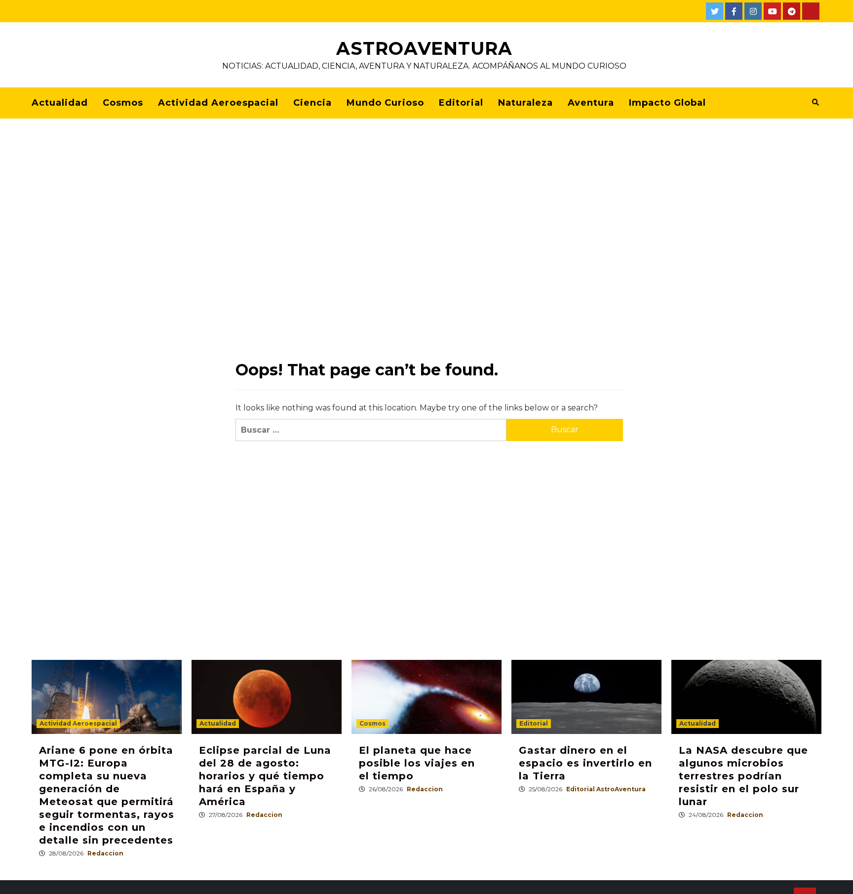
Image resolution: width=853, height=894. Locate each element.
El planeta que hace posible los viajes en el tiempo (417, 763)
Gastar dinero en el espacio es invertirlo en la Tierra (585, 763)
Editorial (461, 102)
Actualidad (60, 102)
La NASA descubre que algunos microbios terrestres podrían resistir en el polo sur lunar (743, 776)
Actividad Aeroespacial (218, 102)
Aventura (591, 102)
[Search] (815, 102)
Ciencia (312, 102)
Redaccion (105, 853)
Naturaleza (525, 102)
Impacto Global (667, 102)
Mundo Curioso (385, 102)
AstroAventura (424, 48)
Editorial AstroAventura (606, 789)
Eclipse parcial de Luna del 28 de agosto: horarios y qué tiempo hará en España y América (265, 776)
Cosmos (123, 102)
